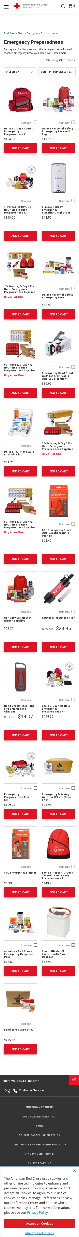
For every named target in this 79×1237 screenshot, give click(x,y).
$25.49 (46, 540)
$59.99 (46, 383)
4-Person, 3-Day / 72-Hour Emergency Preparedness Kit (18, 210)
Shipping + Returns (39, 1107)
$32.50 (8, 962)
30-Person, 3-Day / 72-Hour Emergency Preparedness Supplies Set (57, 447)
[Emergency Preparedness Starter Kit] (20, 765)
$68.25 (8, 628)
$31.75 (8, 462)
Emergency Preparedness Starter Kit (19, 797)
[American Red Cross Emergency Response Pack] (20, 922)
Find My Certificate (39, 1154)
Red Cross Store (14, 33)
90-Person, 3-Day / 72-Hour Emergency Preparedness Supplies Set (19, 369)
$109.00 (9, 805)
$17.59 (9, 717)
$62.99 (46, 962)
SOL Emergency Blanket (20, 872)
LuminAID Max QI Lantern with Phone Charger (55, 954)
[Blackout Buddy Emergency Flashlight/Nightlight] (58, 178)
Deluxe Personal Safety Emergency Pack (57, 296)
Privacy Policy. (38, 1212)
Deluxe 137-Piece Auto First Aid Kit (19, 453)
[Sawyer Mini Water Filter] (58, 589)
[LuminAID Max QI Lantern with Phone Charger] (58, 922)
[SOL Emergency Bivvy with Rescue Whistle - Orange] (58, 501)
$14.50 (46, 217)
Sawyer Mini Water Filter (58, 617)
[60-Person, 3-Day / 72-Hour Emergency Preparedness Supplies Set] (20, 501)
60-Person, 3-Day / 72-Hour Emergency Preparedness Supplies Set (19, 526)
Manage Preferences (39, 1233)
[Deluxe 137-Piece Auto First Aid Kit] (20, 423)
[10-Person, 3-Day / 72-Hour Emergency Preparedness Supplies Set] (20, 266)
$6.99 (8, 883)
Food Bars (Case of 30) (19, 1029)
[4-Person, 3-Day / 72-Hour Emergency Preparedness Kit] (20, 178)
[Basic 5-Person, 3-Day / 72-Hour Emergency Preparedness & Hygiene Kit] (58, 844)
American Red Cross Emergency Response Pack (18, 954)
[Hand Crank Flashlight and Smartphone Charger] (20, 677)
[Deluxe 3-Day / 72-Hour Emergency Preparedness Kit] (20, 100)
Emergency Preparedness (43, 33)
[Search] (63, 8)
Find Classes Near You (39, 1116)
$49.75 (46, 139)
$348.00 (9, 217)
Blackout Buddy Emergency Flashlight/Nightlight (56, 210)
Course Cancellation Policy (39, 1135)
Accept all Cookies (39, 1223)
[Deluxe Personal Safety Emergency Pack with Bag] (58, 100)
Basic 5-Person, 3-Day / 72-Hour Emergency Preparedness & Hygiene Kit (57, 877)
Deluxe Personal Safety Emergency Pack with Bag (57, 131)
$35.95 (46, 805)
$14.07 (25, 716)
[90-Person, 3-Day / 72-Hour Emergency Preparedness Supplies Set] (20, 344)
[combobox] (57, 72)
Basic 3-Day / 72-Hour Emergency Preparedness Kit (56, 709)
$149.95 (47, 883)
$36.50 (46, 305)
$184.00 (9, 139)
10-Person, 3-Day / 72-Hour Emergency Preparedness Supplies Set (19, 290)
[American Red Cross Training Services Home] (30, 6)
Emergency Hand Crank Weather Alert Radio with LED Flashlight (58, 376)
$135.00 (47, 716)
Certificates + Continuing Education (40, 1144)
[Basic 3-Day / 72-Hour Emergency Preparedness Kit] (58, 677)
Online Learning (39, 1163)
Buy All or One (14, 297)
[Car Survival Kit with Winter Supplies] (20, 589)
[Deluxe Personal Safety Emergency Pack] (58, 266)
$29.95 (47, 629)
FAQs (39, 1126)
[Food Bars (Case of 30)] (20, 1001)
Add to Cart (20, 148)
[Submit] (74, 1080)
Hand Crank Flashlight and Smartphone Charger (19, 709)
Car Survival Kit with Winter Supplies (18, 619)
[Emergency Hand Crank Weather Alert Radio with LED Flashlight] (58, 344)
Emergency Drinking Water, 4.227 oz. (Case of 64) (57, 797)
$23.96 (63, 628)
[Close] (74, 1170)
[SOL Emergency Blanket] (20, 844)
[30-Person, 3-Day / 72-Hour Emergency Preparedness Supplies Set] (58, 423)
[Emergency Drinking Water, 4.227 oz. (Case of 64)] (58, 765)
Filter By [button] (12, 72)
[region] (39, 1201)
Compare (26, 123)
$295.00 (9, 1040)
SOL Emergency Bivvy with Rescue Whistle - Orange (56, 533)
